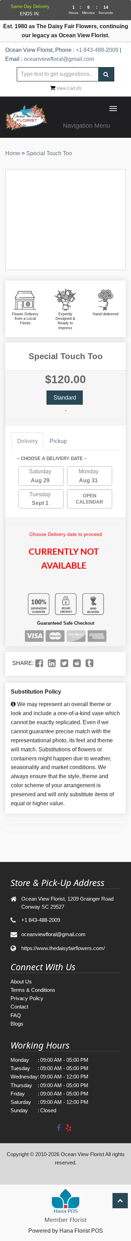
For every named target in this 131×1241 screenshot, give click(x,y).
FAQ (15, 1015)
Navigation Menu (86, 125)
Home (12, 153)
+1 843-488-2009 (97, 50)
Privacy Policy (26, 998)
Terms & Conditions (32, 990)
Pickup (58, 441)
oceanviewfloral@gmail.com (59, 59)
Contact (19, 1007)
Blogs (16, 1024)
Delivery (27, 441)
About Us (21, 982)
